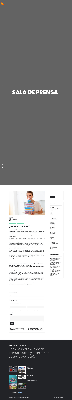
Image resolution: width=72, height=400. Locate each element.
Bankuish (51, 322)
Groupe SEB (52, 333)
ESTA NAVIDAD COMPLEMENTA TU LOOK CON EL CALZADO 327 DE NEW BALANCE (55, 374)
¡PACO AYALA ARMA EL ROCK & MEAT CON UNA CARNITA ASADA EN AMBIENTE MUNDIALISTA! (55, 381)
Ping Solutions (52, 344)
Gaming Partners (53, 332)
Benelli (51, 323)
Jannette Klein (52, 337)
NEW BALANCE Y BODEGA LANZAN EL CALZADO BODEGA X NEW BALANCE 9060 (55, 370)
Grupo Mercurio (52, 334)
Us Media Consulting (53, 358)
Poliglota (51, 347)
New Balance (52, 342)
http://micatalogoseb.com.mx (37, 374)
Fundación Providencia (54, 330)
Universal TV (52, 357)
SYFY (51, 352)
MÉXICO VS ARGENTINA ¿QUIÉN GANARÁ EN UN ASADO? (55, 378)
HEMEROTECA (52, 335)
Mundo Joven (52, 339)
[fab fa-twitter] (2, 267)
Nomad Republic (53, 343)
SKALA (51, 349)
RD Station (52, 348)
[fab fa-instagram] (2, 266)
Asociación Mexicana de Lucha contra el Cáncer (55, 320)
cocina (22, 334)
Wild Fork (51, 359)
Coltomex (51, 325)
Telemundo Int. (52, 353)
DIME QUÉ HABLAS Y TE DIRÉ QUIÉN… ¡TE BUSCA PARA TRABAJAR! (54, 385)
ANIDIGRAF (52, 318)
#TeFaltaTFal (18, 334)
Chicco (51, 324)
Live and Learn (52, 338)
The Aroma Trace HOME (54, 354)
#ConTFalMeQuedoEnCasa (12, 334)
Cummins (51, 327)
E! (50, 328)
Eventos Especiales (53, 329)
